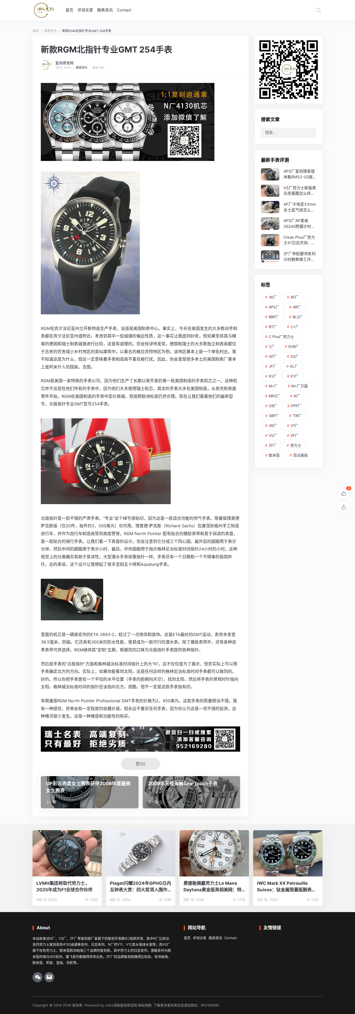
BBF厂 (274, 317)
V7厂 (295, 425)
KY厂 (295, 376)
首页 (69, 10)
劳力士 (295, 445)
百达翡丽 (300, 455)
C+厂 (295, 326)
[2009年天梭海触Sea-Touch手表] (191, 792)
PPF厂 (296, 406)
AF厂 (295, 297)
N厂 (297, 396)
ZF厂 (273, 445)
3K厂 (273, 297)
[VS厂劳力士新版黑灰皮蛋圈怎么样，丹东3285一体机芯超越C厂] (288, 191)
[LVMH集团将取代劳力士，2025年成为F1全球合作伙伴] (67, 853)
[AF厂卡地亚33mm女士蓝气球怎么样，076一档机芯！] (288, 207)
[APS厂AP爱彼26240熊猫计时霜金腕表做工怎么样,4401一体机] (288, 223)
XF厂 (295, 435)
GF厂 (273, 356)
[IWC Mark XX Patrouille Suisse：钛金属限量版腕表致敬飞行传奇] (288, 853)
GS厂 (295, 356)
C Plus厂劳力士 (281, 336)
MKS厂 (274, 396)
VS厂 (273, 435)
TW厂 (297, 415)
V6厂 (273, 425)
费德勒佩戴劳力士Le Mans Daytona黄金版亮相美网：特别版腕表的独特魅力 (212, 887)
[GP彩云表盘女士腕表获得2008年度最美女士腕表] (90, 792)
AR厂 (297, 307)
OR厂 (273, 406)
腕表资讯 (105, 10)
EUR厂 (293, 346)
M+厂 (273, 386)
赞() (141, 763)
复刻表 (77, 1005)
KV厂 (273, 376)
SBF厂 (274, 415)
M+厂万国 (299, 386)
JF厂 (273, 366)
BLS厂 (298, 317)
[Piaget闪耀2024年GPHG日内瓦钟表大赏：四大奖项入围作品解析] (140, 853)
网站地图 (145, 1005)
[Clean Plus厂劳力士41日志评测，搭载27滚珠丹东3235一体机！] (288, 240)
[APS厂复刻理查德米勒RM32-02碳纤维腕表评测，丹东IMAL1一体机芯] (288, 174)
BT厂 (273, 326)
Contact (124, 10)
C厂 (272, 346)
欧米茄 (274, 455)
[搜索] (319, 10)
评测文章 (85, 10)
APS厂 (274, 307)
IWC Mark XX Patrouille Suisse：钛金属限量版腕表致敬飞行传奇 (286, 887)
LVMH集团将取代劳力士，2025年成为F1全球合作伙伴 (64, 886)
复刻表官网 (64, 63)
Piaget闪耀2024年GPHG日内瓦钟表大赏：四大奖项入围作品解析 (140, 887)
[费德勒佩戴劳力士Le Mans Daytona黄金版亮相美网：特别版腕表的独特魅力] (214, 853)
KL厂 (294, 366)
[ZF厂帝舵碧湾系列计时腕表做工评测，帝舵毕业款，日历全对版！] (288, 256)
